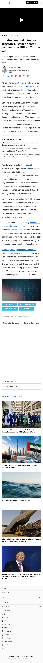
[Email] (24, 76)
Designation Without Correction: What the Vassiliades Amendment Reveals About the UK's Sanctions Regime (21, 577)
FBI (28, 168)
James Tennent (16, 67)
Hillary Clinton (31, 86)
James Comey (18, 83)
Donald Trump (7, 233)
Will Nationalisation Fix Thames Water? (16, 500)
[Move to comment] (28, 76)
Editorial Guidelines (31, 323)
